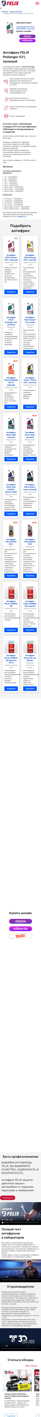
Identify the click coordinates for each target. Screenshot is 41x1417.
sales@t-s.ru (22, 216)
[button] (37, 3)
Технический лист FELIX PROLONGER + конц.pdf (25, 28)
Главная (5, 11)
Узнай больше (7, 1198)
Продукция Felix (16, 11)
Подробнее (11, 292)
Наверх (10, 1408)
